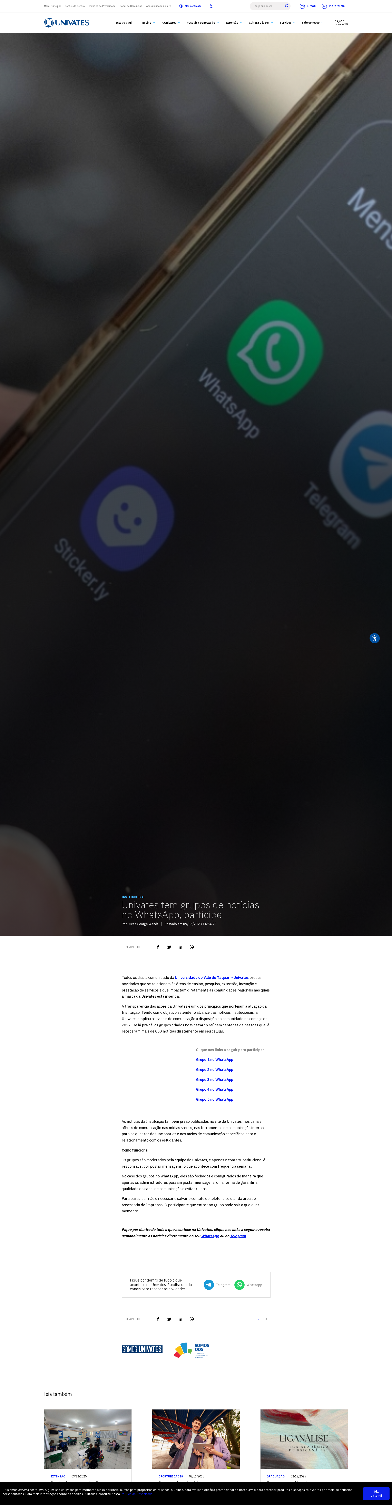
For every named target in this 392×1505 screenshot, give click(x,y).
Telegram (238, 1236)
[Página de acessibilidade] (211, 6)
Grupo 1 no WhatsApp (215, 1059)
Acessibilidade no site (158, 6)
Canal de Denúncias (131, 6)
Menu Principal (52, 6)
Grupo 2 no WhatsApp (214, 1069)
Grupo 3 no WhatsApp (214, 1079)
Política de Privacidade (102, 6)
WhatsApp (210, 1236)
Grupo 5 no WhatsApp (214, 1099)
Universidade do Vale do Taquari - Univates (212, 977)
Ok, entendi (376, 1493)
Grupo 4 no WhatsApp (214, 1089)
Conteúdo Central (75, 6)
